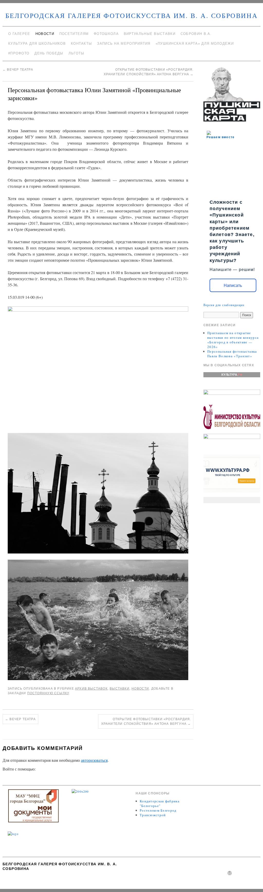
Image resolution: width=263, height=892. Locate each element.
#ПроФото (18, 53)
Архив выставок (91, 688)
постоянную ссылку (48, 693)
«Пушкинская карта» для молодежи (195, 43)
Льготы (76, 53)
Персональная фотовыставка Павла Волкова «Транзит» (232, 353)
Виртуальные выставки (149, 34)
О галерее (19, 34)
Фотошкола (106, 34)
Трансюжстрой (153, 815)
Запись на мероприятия (123, 43)
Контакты (81, 43)
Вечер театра (18, 69)
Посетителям (74, 34)
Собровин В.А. (196, 34)
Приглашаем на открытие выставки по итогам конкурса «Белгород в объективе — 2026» (233, 340)
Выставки (119, 688)
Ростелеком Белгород (158, 810)
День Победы (48, 53)
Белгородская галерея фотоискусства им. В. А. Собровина (131, 15)
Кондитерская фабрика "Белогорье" (160, 803)
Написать (233, 285)
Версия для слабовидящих (224, 305)
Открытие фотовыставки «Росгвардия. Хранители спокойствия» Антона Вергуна (146, 721)
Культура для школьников (37, 43)
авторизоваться (94, 760)
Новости (44, 34)
